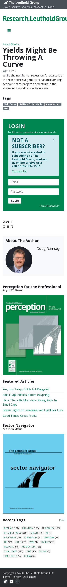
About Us (27, 7)
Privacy (17, 576)
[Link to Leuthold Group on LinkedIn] (11, 581)
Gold (18, 542)
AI (47, 532)
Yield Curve (10, 104)
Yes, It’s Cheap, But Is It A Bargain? (26, 389)
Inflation (27, 528)
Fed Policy (48, 528)
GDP (6, 108)
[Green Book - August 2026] (33, 335)
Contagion (30, 537)
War (31, 542)
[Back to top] (17, 581)
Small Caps (10, 551)
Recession (10, 537)
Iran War (49, 537)
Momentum (28, 546)
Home (7, 7)
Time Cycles (11, 556)
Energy (45, 542)
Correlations (53, 104)
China (27, 556)
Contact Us (40, 7)
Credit (34, 532)
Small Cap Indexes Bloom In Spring (26, 395)
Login (51, 7)
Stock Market (12, 44)
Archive (16, 7)
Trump (43, 551)
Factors (9, 546)
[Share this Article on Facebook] (8, 226)
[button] (9, 30)
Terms (6, 576)
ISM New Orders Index (31, 104)
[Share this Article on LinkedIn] (12, 226)
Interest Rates (12, 532)
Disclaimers (29, 576)
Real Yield (10, 528)
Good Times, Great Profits (20, 416)
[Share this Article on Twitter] (4, 226)
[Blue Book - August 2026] (33, 473)
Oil (6, 542)
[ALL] (61, 519)
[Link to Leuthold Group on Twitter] (5, 581)
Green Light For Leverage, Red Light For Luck (33, 410)
